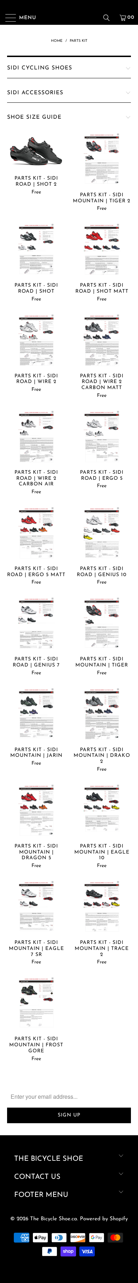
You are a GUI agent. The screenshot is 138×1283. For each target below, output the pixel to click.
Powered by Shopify (104, 1219)
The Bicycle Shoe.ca (53, 1219)
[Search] (109, 18)
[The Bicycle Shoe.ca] (69, 18)
